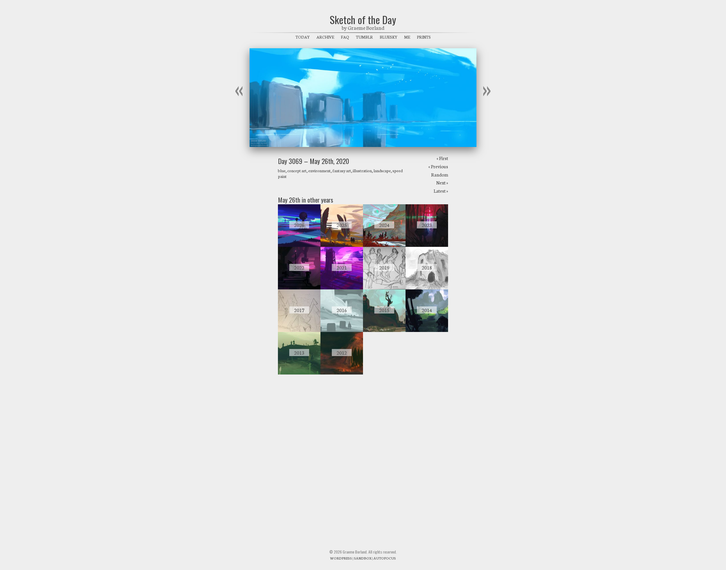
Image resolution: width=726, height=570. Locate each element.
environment (319, 170)
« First (442, 158)
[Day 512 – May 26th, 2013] (299, 373)
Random (439, 174)
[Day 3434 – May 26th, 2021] (341, 288)
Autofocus (384, 558)
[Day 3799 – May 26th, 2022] (299, 288)
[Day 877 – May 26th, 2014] (427, 330)
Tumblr (364, 37)
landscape (382, 170)
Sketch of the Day (363, 19)
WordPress (341, 558)
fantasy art (341, 170)
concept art (297, 170)
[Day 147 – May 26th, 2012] (341, 373)
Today (303, 37)
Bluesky (388, 37)
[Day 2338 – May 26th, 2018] (427, 288)
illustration (362, 170)
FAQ (345, 37)
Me (407, 37)
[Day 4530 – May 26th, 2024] (384, 245)
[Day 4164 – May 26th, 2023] (427, 245)
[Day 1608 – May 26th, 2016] (341, 330)
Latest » (441, 190)
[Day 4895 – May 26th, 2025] (341, 245)
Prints (424, 37)
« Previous (438, 166)
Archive (325, 37)
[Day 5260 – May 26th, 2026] (299, 245)
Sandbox (363, 558)
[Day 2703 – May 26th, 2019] (384, 288)
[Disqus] (363, 456)
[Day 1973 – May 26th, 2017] (299, 330)
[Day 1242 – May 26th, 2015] (384, 330)
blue (282, 170)
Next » (442, 182)
